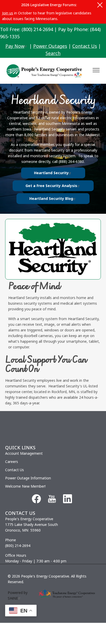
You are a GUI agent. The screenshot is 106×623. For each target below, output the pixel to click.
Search (53, 53)
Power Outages (50, 46)
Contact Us (84, 46)
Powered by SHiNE (18, 595)
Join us (7, 13)
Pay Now (14, 46)
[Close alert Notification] (100, 5)
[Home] (46, 71)
